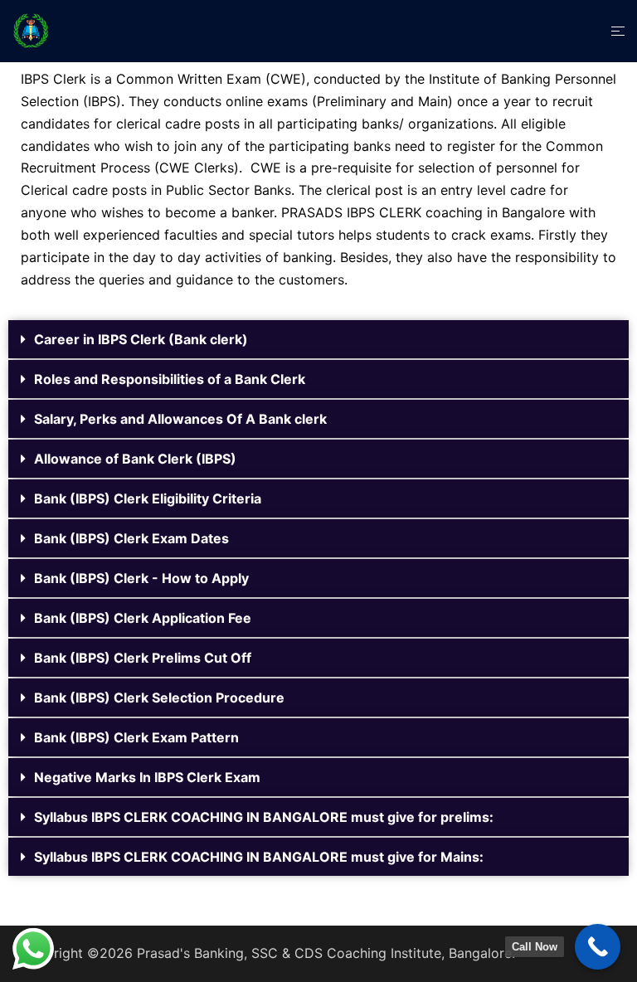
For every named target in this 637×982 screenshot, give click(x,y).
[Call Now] (597, 947)
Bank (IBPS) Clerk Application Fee (142, 618)
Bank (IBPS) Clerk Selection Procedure (159, 697)
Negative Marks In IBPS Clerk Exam (147, 777)
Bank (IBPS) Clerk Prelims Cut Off (142, 657)
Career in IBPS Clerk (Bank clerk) (141, 339)
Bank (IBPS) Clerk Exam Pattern (136, 737)
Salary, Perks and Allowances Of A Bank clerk (180, 419)
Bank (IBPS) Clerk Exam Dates (131, 538)
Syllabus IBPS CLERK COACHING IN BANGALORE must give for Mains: (259, 856)
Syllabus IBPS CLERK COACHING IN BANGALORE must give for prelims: (264, 817)
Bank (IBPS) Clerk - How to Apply (141, 578)
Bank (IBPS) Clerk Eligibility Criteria (147, 498)
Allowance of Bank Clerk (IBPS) (135, 458)
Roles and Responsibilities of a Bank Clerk (169, 379)
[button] (318, 339)
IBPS (102, 101)
